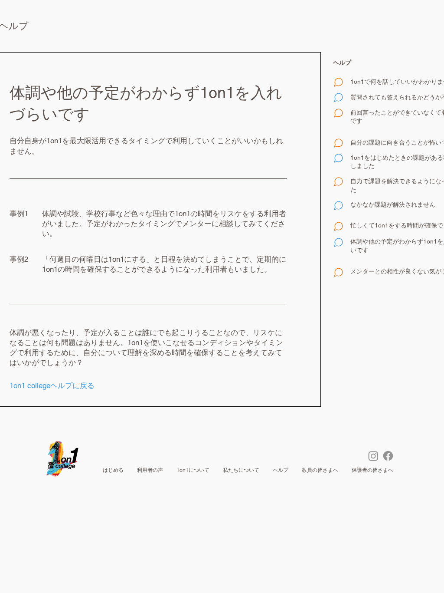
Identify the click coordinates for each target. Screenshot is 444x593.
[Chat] (338, 82)
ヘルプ (342, 62)
